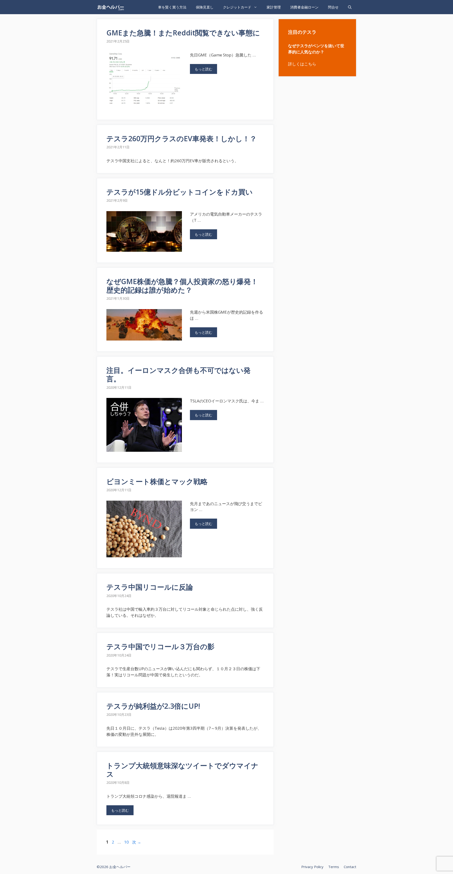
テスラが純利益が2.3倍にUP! (153, 706)
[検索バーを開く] (349, 7)
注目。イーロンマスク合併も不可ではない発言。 (178, 374)
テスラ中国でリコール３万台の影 (160, 646)
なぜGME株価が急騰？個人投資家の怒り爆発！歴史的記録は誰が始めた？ (182, 286)
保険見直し (205, 7)
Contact (350, 866)
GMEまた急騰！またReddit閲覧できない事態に (183, 33)
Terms (333, 866)
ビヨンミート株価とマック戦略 (157, 481)
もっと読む (203, 69)
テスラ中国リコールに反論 (149, 587)
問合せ (333, 7)
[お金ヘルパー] (112, 7)
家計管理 (274, 7)
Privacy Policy (312, 866)
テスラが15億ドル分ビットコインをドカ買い (179, 192)
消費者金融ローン (304, 7)
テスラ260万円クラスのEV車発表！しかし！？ (181, 138)
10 (126, 842)
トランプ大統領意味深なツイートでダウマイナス (182, 770)
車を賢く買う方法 (172, 7)
